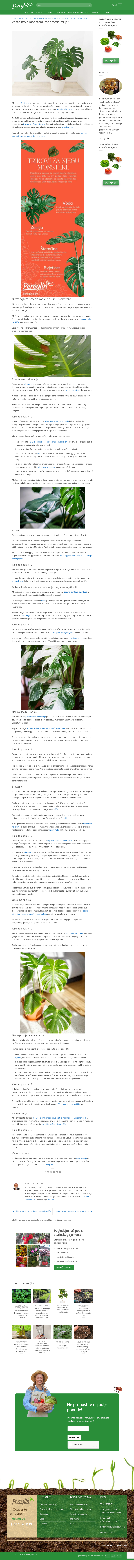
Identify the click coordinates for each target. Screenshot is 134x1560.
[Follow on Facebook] (11, 1524)
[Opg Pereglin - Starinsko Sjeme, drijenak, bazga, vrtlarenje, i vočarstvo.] (22, 5)
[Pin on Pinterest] (54, 1172)
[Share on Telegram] (60, 1172)
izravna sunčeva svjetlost (34, 124)
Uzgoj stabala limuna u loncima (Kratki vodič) (63, 1309)
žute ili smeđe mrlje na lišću (54, 1124)
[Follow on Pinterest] (23, 1524)
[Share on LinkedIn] (57, 1172)
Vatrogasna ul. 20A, (108, 1509)
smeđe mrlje (67, 127)
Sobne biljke (16, 18)
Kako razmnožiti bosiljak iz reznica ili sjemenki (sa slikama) (21, 1314)
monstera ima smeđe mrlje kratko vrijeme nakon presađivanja (59, 1118)
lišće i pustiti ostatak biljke (69, 1104)
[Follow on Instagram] (15, 1524)
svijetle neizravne (76, 638)
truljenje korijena (73, 390)
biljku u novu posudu (46, 467)
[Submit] (90, 5)
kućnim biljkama (47, 1164)
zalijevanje (27, 384)
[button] (117, 5)
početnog (27, 852)
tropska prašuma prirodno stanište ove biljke (45, 728)
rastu (43, 600)
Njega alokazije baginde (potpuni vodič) (33, 1211)
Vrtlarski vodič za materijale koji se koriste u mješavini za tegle (83, 1347)
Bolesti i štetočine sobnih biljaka (34, 18)
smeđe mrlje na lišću (66, 109)
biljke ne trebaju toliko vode (57, 421)
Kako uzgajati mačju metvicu (62, 1346)
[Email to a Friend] (51, 1172)
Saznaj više (104, 138)
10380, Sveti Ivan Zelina (110, 1512)
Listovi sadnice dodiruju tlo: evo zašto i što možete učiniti (83, 1311)
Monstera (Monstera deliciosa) (60, 18)
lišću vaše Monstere (74, 933)
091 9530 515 (109, 1532)
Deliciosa (25, 103)
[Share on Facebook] (45, 1172)
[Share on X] (48, 1172)
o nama (51, 1199)
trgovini (18, 1057)
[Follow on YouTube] (30, 1524)
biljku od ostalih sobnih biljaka (60, 840)
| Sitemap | (82, 1556)
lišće (39, 453)
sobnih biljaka (18, 581)
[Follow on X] (19, 1524)
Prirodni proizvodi (77, 12)
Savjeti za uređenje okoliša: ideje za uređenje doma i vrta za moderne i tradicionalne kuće (42, 1313)
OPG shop (60, 12)
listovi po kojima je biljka (61, 632)
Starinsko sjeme (44, 12)
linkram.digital (98, 1556)
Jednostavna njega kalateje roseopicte (72, 1211)
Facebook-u (30, 1199)
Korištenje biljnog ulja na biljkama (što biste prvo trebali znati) (21, 1347)
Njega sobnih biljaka (81, 18)
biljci (66, 818)
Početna (29, 12)
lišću (21, 399)
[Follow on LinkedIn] (27, 1524)
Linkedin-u (86, 1196)
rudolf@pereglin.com (116, 1527)
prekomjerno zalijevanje (35, 716)
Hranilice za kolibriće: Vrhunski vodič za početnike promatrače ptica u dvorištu (42, 1348)
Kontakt (105, 12)
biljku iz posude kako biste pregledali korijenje (48, 442)
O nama (94, 12)
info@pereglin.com (108, 1521)
